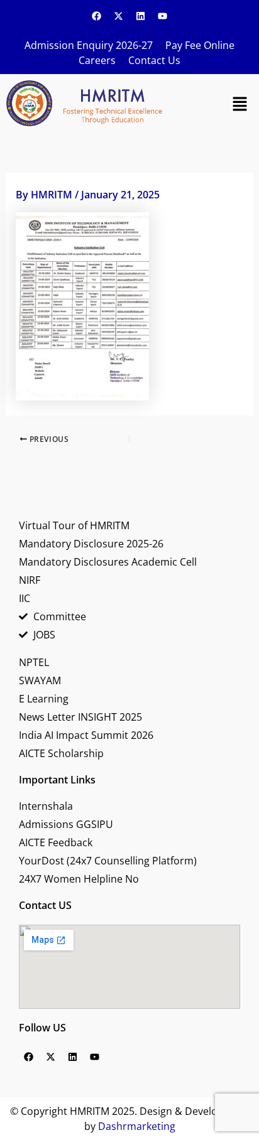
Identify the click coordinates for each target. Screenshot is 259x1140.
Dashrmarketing (136, 1126)
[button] (240, 103)
